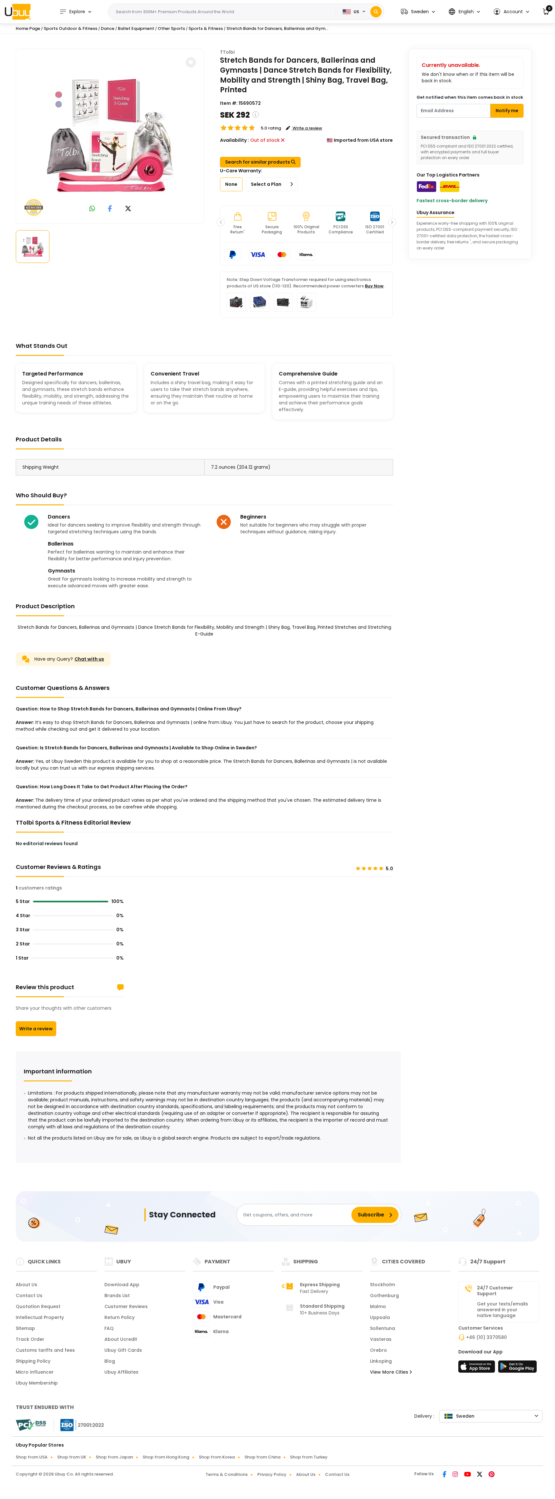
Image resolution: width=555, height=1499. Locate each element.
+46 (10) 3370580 (486, 1337)
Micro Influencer (35, 1372)
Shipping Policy (33, 1361)
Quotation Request (38, 1306)
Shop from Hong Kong (166, 1457)
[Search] (376, 11)
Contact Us (29, 1295)
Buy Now (374, 286)
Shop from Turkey (309, 1457)
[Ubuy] (18, 12)
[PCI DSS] (31, 1425)
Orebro (378, 1350)
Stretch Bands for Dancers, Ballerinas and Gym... (277, 28)
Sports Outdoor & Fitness (70, 28)
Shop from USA (32, 1457)
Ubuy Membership (37, 1383)
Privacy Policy (271, 1474)
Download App (121, 1284)
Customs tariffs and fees (45, 1350)
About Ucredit (120, 1339)
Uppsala (380, 1317)
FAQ (109, 1328)
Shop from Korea (217, 1457)
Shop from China (262, 1457)
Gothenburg (384, 1295)
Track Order (30, 1339)
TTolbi (227, 52)
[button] (418, 12)
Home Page (28, 28)
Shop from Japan (114, 1457)
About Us (26, 1284)
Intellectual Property (40, 1317)
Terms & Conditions (227, 1474)
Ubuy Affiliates (121, 1372)
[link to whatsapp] (92, 209)
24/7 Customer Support (495, 1290)
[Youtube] (468, 1475)
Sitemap (25, 1328)
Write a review (36, 1028)
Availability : (234, 140)
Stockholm (382, 1284)
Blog (109, 1361)
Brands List (117, 1295)
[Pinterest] (491, 1475)
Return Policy (119, 1317)
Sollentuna (382, 1328)
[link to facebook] (110, 209)
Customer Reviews (126, 1306)
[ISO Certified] (79, 1425)
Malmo (378, 1306)
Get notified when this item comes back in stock (470, 97)
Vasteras (381, 1339)
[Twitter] (480, 1475)
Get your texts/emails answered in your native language (502, 1309)
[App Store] (477, 1368)
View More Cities (390, 1372)
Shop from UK (71, 1457)
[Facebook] (445, 1475)
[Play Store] (517, 1368)
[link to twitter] (128, 209)
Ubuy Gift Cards (123, 1350)
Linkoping (381, 1361)
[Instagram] (456, 1475)
